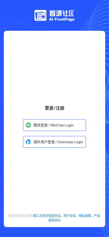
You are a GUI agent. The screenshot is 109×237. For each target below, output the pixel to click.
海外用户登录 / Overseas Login (58, 142)
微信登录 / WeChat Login (53, 125)
